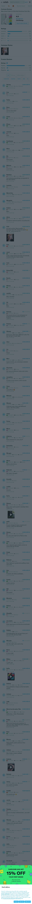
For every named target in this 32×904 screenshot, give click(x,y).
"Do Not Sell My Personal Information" (12, 898)
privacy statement (5, 893)
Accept (16, 901)
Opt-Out (22, 901)
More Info (27, 901)
